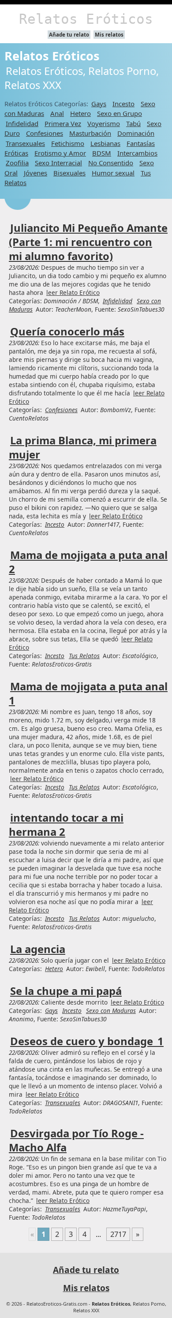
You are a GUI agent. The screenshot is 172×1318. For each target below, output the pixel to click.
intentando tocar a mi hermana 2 (66, 825)
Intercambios (137, 153)
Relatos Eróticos (86, 19)
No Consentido (110, 162)
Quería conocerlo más (67, 331)
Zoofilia (17, 162)
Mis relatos (109, 34)
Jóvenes (35, 172)
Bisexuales (69, 172)
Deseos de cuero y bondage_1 (87, 1041)
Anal (57, 113)
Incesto (123, 103)
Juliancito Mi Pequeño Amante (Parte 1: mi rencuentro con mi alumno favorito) (88, 242)
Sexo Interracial (58, 162)
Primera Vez (63, 123)
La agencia (37, 949)
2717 (118, 1234)
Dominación (135, 133)
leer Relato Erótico (73, 292)
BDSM (101, 153)
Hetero (80, 113)
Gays (98, 103)
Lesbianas (105, 143)
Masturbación (90, 133)
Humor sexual (113, 172)
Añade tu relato (69, 34)
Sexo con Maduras (111, 1010)
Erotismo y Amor (60, 153)
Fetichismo (67, 143)
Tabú (133, 123)
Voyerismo (103, 123)
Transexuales (25, 143)
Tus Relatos (84, 656)
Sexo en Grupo (119, 113)
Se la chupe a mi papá (66, 991)
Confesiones (44, 133)
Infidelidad (22, 123)
